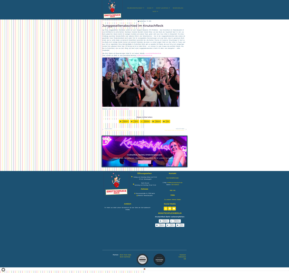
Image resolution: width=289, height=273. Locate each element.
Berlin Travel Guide (125, 255)
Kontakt (172, 173)
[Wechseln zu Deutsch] (144, 269)
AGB (185, 259)
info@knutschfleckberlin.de (144, 55)
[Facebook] (170, 208)
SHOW (149, 8)
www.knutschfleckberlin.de (153, 53)
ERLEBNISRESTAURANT (134, 8)
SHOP (154, 11)
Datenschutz (182, 257)
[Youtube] (174, 208)
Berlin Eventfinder (125, 257)
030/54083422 (175, 184)
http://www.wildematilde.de (120, 109)
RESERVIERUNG (178, 8)
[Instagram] (166, 208)
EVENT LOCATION (162, 8)
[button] (124, 121)
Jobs (172, 195)
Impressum (183, 255)
